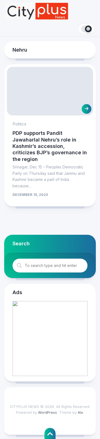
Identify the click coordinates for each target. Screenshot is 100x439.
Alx (80, 412)
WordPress (47, 412)
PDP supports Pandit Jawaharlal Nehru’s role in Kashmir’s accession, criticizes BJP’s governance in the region (49, 146)
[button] (50, 338)
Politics (19, 124)
